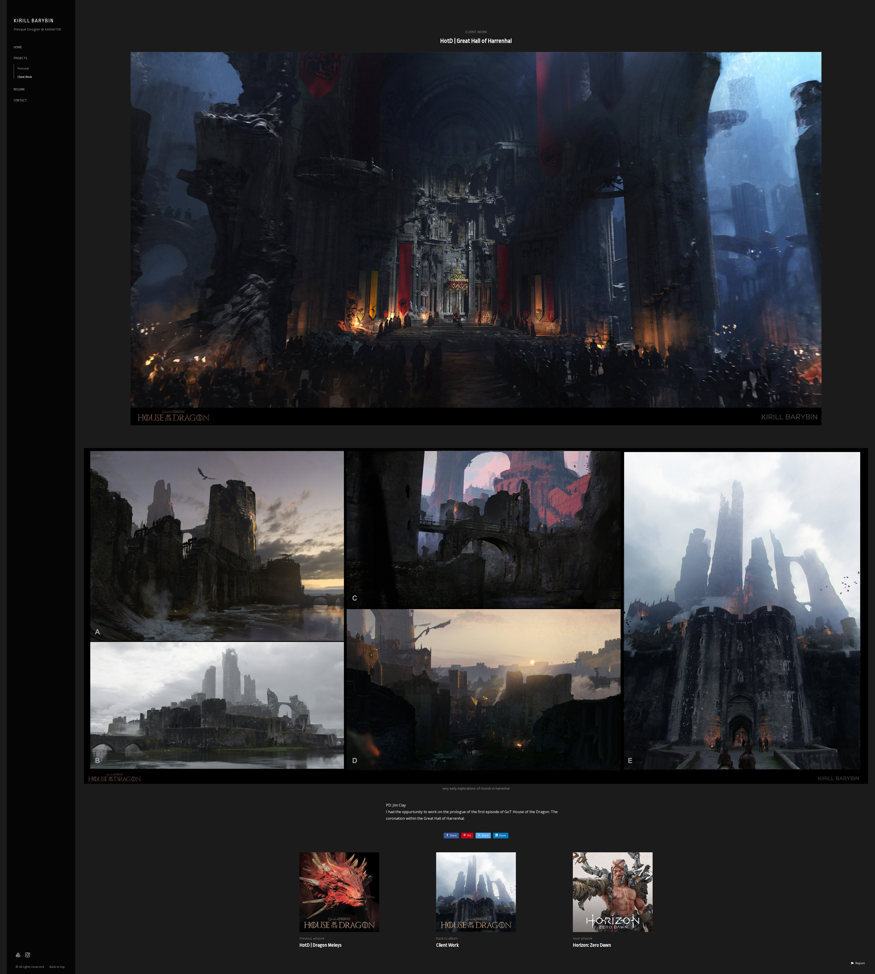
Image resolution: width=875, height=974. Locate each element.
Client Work (25, 77)
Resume (19, 89)
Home (18, 47)
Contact (20, 100)
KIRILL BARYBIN (34, 21)
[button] (858, 963)
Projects (20, 58)
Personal (23, 68)
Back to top (57, 967)
